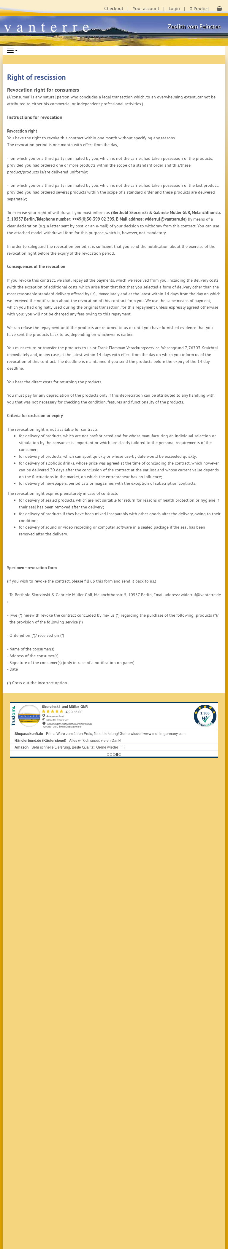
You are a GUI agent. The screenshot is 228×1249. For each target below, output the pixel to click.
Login (174, 8)
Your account (146, 8)
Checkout (113, 8)
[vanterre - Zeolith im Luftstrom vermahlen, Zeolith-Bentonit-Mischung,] (49, 27)
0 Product (199, 9)
